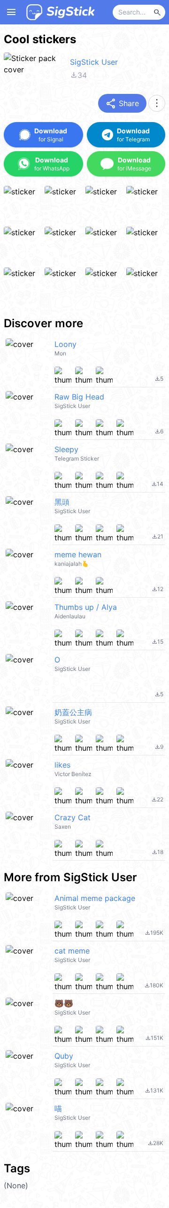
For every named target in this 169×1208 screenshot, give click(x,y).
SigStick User (94, 62)
